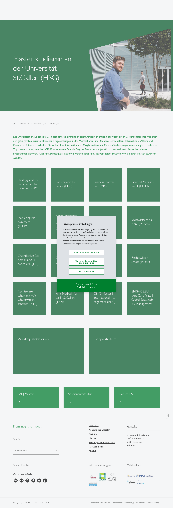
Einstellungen (85, 271)
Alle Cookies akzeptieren (86, 252)
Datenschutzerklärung (86, 284)
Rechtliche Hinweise (86, 287)
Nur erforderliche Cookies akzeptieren (86, 261)
